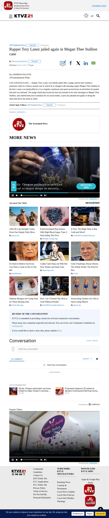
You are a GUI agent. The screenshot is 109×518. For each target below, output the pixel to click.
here (60, 330)
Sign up (95, 340)
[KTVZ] (25, 15)
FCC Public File (40, 485)
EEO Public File (40, 478)
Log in (88, 340)
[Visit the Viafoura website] (94, 404)
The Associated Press (19, 61)
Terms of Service (40, 491)
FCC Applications (40, 482)
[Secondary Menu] (12, 16)
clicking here (17, 326)
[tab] (16, 359)
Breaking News (63, 482)
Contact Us (38, 475)
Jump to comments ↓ (18, 112)
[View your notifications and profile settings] (97, 358)
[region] (54, 372)
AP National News (34, 105)
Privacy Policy (39, 488)
